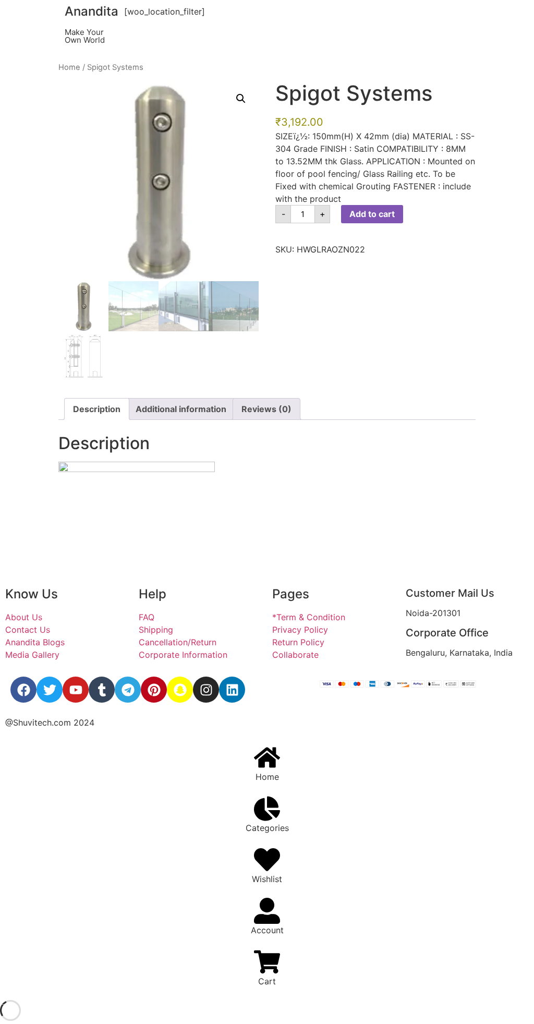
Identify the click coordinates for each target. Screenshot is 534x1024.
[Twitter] (50, 690)
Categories (267, 828)
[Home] (267, 757)
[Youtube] (76, 690)
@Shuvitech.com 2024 (49, 722)
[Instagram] (206, 690)
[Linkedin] (232, 690)
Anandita (91, 11)
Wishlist (267, 879)
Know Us (31, 593)
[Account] (267, 911)
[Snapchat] (180, 690)
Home (69, 67)
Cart (267, 981)
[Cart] (267, 962)
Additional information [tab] (181, 409)
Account (267, 930)
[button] (241, 98)
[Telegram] (128, 690)
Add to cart (372, 214)
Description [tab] (96, 409)
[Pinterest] (154, 690)
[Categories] (267, 809)
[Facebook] (23, 690)
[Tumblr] (102, 690)
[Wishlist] (267, 860)
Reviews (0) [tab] (266, 409)
